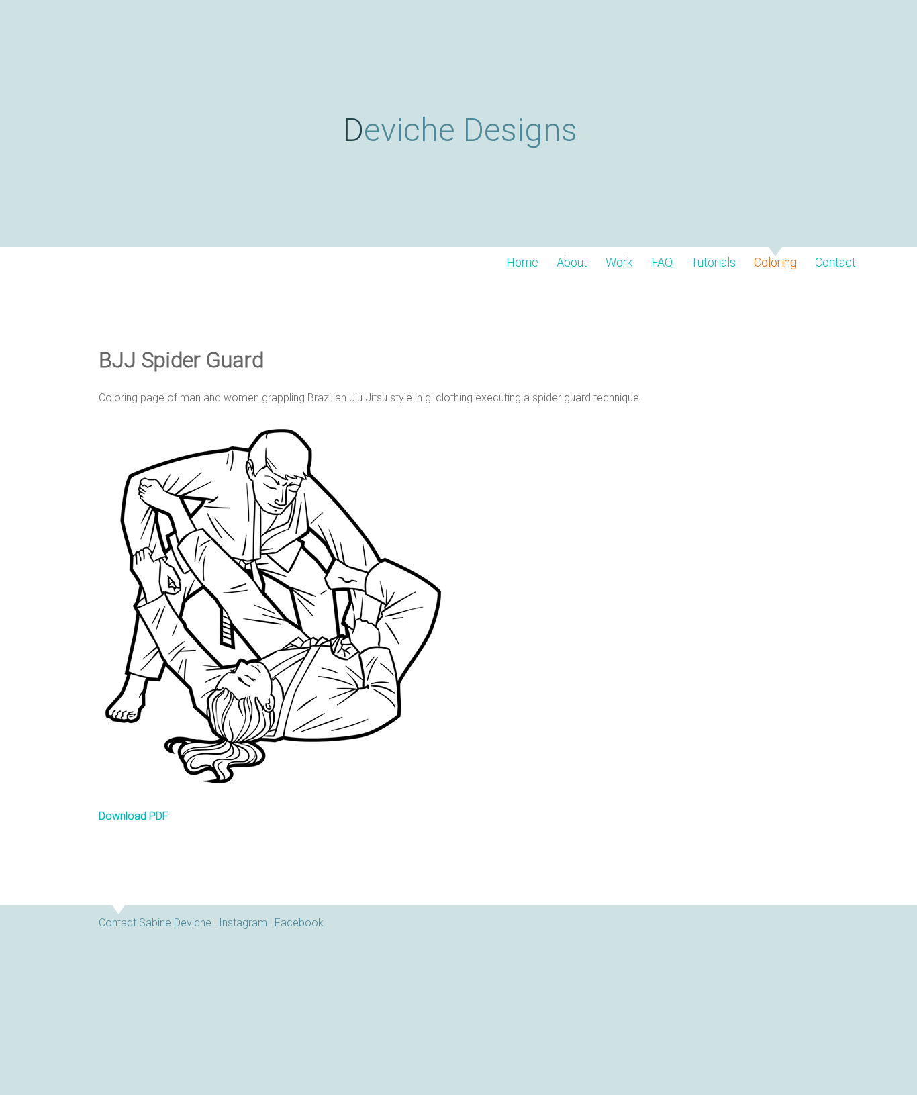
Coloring (775, 262)
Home (522, 262)
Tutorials (713, 262)
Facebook (299, 922)
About (572, 262)
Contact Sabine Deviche (155, 922)
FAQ (662, 262)
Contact (835, 262)
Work (619, 262)
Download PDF (133, 816)
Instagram (243, 922)
